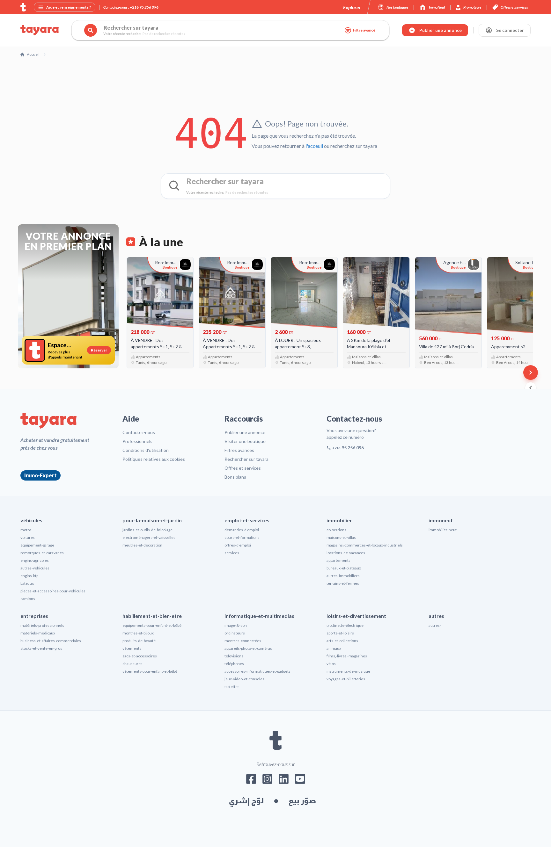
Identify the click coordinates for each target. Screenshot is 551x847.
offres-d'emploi (237, 545)
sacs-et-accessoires (139, 656)
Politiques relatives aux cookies (153, 459)
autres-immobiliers (343, 575)
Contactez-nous (138, 432)
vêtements (131, 648)
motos (26, 529)
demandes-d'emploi (241, 529)
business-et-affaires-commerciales (50, 640)
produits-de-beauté (139, 640)
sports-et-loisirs (340, 633)
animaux (334, 648)
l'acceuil (314, 146)
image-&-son (235, 625)
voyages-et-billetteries (346, 679)
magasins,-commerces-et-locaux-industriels (365, 545)
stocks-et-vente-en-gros (41, 648)
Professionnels (137, 441)
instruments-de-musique (348, 671)
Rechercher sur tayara (246, 459)
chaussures (132, 663)
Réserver (99, 350)
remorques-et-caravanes (42, 552)
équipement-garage (37, 545)
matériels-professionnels (42, 625)
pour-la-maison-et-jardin (152, 520)
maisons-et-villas (341, 537)
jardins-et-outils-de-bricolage (147, 529)
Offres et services (242, 468)
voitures (27, 537)
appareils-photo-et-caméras (248, 648)
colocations (336, 529)
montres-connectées (242, 640)
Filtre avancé (364, 30)
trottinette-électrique (345, 625)
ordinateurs (234, 633)
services (231, 552)
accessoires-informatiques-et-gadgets (257, 671)
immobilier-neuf (443, 529)
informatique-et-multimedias (259, 616)
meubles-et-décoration (142, 545)
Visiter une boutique (245, 441)
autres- (435, 625)
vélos (331, 663)
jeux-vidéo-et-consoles (244, 679)
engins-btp (29, 575)
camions (27, 598)
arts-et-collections (342, 640)
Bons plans (235, 477)
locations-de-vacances (346, 552)
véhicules (31, 520)
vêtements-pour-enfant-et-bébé (149, 671)
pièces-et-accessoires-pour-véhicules (52, 591)
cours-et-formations (242, 537)
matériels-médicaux (37, 633)
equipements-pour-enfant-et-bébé (151, 625)
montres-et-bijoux (138, 633)
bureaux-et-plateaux (344, 568)
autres (436, 616)
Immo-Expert (40, 475)
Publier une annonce (244, 432)
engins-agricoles (34, 560)
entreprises (34, 616)
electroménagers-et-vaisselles (148, 537)
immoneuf (441, 520)
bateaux (27, 583)
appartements (338, 560)
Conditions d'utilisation (145, 450)
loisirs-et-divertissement (356, 616)
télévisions (233, 656)
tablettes (231, 686)
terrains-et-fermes (343, 583)
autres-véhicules (34, 568)
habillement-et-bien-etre (152, 616)
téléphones (234, 663)
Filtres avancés (239, 450)
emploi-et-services (246, 520)
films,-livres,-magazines (347, 656)
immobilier (339, 520)
